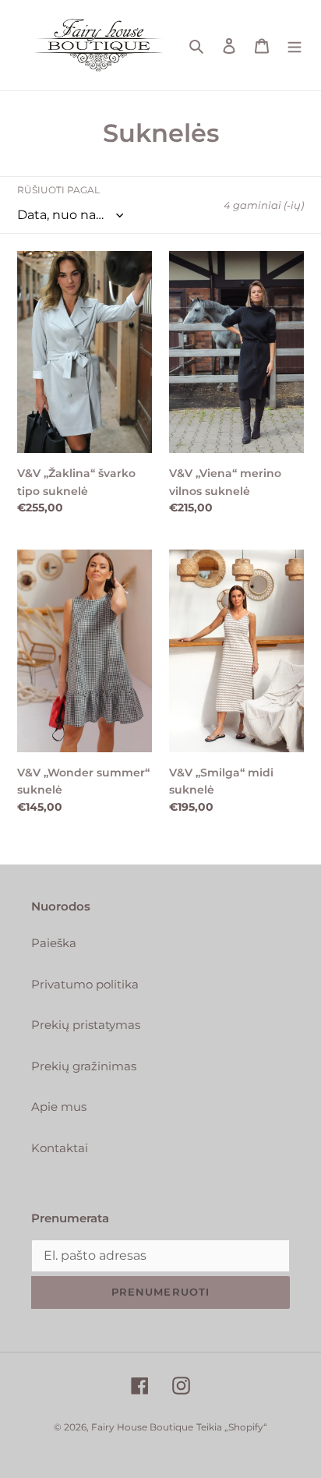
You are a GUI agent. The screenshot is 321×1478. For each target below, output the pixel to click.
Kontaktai (59, 1147)
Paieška (53, 942)
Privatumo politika (85, 984)
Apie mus (58, 1106)
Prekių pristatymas (85, 1024)
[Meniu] (294, 45)
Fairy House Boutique (142, 1427)
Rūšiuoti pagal (58, 190)
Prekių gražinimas (83, 1066)
